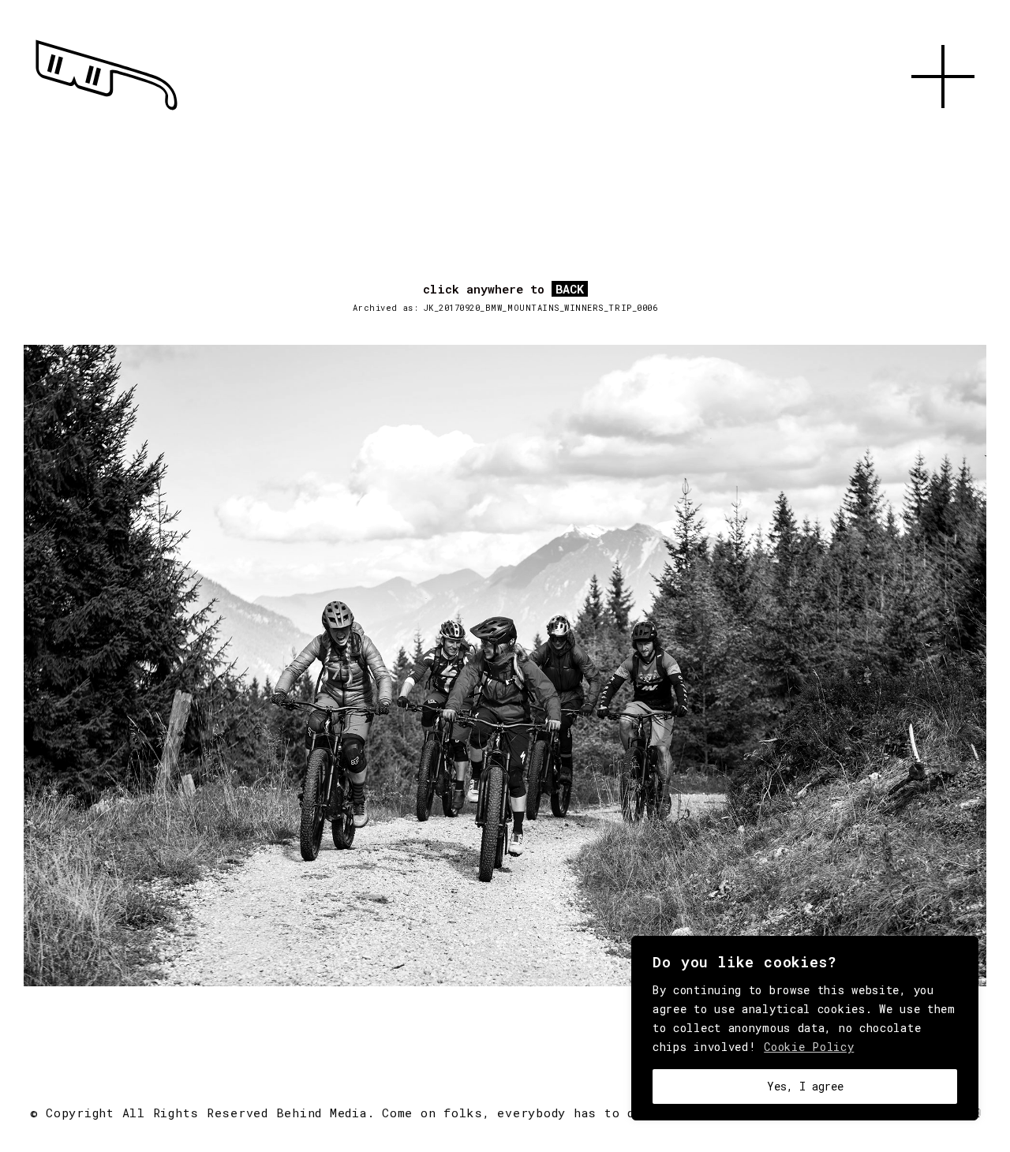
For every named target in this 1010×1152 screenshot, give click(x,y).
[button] (942, 126)
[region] (804, 1028)
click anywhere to (503, 289)
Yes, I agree (805, 1086)
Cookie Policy (809, 1046)
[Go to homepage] (107, 110)
